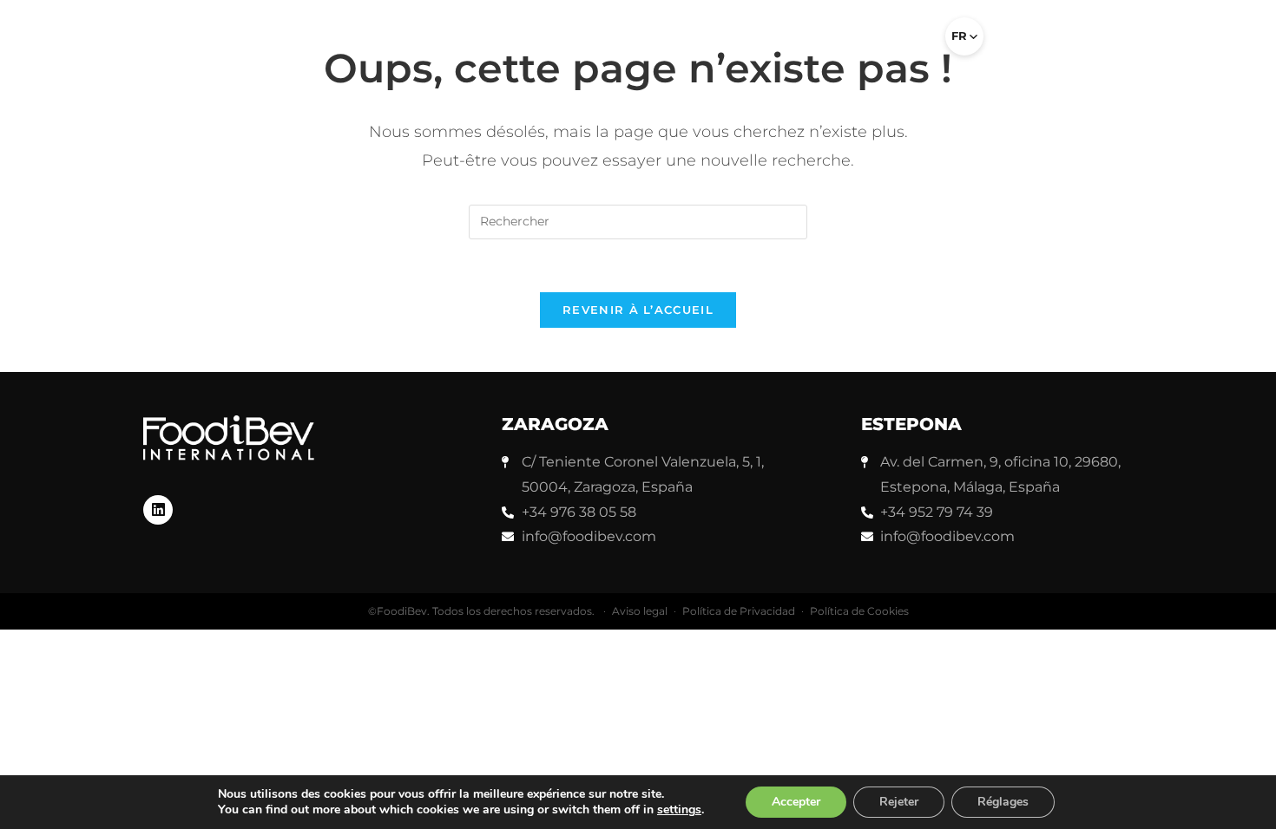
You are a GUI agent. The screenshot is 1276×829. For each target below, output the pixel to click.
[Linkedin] (158, 510)
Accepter (796, 801)
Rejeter (898, 801)
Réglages (1003, 801)
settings (679, 810)
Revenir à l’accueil (638, 310)
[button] (909, 43)
